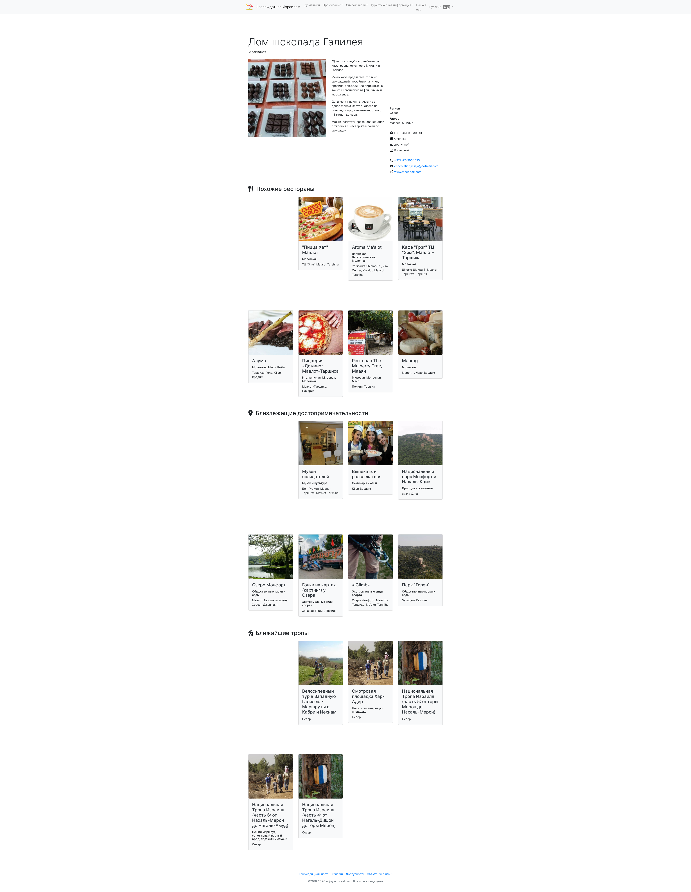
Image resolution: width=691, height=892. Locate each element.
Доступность (355, 874)
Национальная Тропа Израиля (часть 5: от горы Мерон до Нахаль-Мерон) (420, 701)
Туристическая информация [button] (391, 5)
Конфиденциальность (314, 874)
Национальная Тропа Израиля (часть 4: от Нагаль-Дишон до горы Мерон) (319, 815)
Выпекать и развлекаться (366, 474)
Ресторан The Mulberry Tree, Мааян (367, 366)
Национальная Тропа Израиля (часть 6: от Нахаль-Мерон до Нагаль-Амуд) (270, 815)
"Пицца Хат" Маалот (315, 250)
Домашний (312, 5)
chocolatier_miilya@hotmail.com (416, 166)
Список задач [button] (356, 5)
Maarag (410, 360)
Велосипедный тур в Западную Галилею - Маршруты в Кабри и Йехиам (319, 701)
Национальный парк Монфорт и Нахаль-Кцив (419, 476)
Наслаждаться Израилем (278, 7)
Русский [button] (436, 7)
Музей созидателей (315, 474)
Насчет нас (421, 7)
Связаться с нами (379, 874)
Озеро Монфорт (269, 584)
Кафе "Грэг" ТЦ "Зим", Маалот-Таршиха (418, 252)
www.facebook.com (407, 172)
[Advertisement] (345, 25)
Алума (259, 360)
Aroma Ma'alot (367, 247)
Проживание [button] (332, 5)
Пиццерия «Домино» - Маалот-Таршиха (320, 366)
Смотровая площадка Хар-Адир (368, 696)
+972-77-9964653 (407, 160)
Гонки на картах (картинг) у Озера (319, 590)
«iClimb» (361, 584)
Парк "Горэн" (416, 584)
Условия (338, 874)
